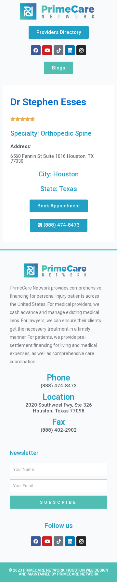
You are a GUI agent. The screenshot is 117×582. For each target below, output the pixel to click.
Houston (66, 174)
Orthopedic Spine (66, 133)
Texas (68, 189)
